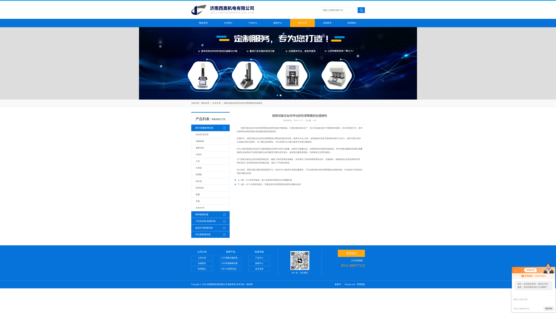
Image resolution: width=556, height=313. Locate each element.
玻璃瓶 (199, 174)
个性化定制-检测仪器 (205, 221)
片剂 (198, 161)
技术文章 (302, 23)
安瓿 (198, 201)
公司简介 (228, 23)
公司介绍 (202, 258)
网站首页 (203, 23)
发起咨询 (548, 308)
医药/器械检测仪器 (204, 128)
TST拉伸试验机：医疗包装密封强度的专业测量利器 (269, 180)
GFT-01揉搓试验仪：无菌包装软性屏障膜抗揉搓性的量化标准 (273, 184)
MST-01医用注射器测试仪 (231, 269)
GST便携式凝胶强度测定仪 (231, 258)
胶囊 (198, 194)
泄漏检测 (200, 141)
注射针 (199, 154)
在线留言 (327, 23)
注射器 (199, 168)
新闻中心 (277, 23)
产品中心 (253, 23)
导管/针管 (200, 208)
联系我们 (352, 23)
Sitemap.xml (350, 284)
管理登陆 (361, 284)
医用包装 (200, 188)
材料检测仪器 (201, 214)
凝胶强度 (200, 148)
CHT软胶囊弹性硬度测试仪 (231, 263)
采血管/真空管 (202, 134)
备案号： (339, 284)
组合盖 (199, 181)
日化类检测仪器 (203, 234)
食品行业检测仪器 (204, 228)
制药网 (249, 284)
